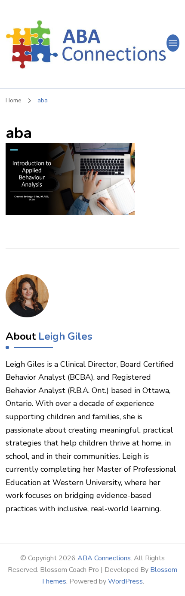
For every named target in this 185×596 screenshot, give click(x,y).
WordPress (125, 581)
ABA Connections (104, 558)
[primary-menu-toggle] (172, 43)
